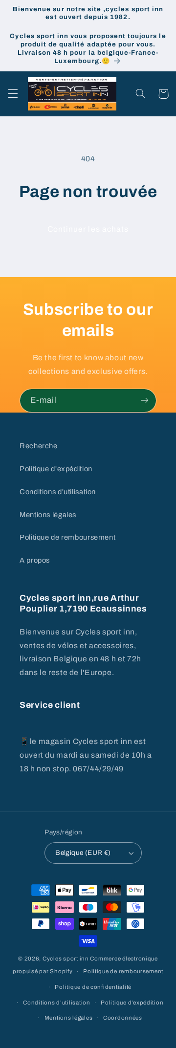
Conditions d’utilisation (56, 1002)
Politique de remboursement (67, 537)
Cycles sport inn (66, 958)
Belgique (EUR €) (83, 852)
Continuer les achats (88, 229)
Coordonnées (122, 1018)
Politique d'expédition (56, 469)
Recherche (39, 446)
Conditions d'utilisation (58, 492)
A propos (35, 560)
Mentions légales (48, 515)
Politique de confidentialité (93, 987)
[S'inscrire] (144, 401)
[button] (12, 94)
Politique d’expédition (132, 1002)
